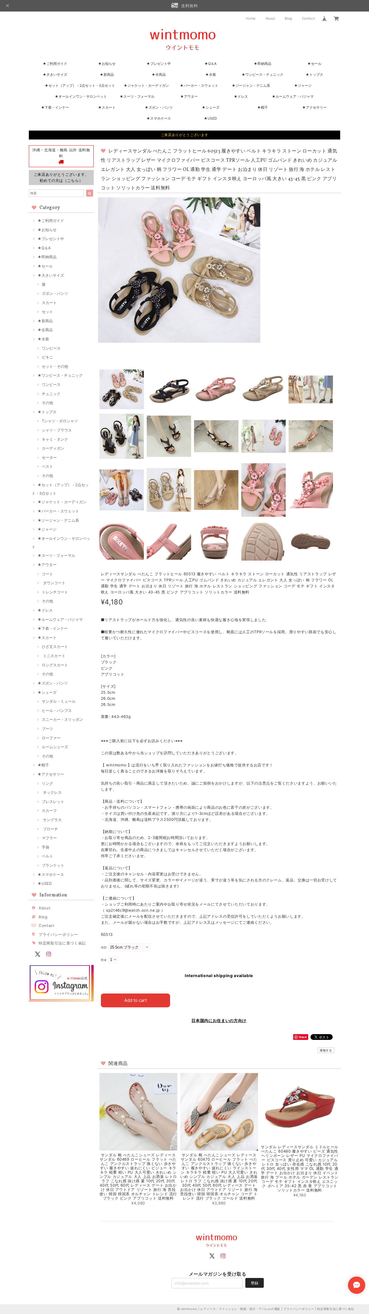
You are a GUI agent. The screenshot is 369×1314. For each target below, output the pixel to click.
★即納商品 (262, 63)
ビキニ (47, 357)
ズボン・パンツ (55, 293)
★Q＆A (210, 63)
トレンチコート (55, 592)
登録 (254, 1283)
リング (47, 783)
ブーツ (47, 728)
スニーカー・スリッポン (62, 719)
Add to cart (135, 1000)
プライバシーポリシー (58, 934)
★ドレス (241, 96)
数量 (104, 960)
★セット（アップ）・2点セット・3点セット (80, 85)
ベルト (47, 856)
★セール (314, 63)
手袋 (45, 847)
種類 (104, 947)
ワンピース (51, 348)
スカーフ (49, 810)
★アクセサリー (314, 107)
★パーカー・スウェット (199, 85)
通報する (326, 1050)
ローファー (51, 738)
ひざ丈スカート (55, 646)
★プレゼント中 (158, 63)
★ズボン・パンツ (159, 107)
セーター (49, 457)
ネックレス (52, 792)
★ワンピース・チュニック (262, 74)
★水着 (210, 74)
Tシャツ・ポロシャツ (60, 420)
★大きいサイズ (55, 74)
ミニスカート (53, 655)
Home (251, 18)
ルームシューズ (55, 746)
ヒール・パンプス (57, 710)
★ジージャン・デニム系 (251, 85)
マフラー (49, 838)
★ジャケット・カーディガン (146, 85)
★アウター (189, 96)
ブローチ (50, 829)
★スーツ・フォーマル (137, 96)
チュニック (51, 393)
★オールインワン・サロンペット (81, 96)
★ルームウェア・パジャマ (293, 96)
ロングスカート (55, 665)
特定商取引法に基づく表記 (62, 943)
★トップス (314, 74)
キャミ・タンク (55, 439)
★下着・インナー (55, 107)
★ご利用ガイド (55, 63)
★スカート (107, 107)
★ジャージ (303, 85)
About (270, 18)
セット (47, 311)
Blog (288, 18)
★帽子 (262, 107)
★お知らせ (107, 63)
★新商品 (107, 74)
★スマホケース (158, 118)
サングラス (52, 819)
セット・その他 (55, 366)
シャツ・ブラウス (57, 430)
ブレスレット (53, 801)
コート (47, 574)
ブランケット (53, 865)
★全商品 (159, 74)
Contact (308, 18)
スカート (49, 302)
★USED (210, 118)
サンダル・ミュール (59, 701)
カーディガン (53, 448)
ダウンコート (53, 582)
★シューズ (210, 107)
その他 (47, 402)
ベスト (47, 466)
